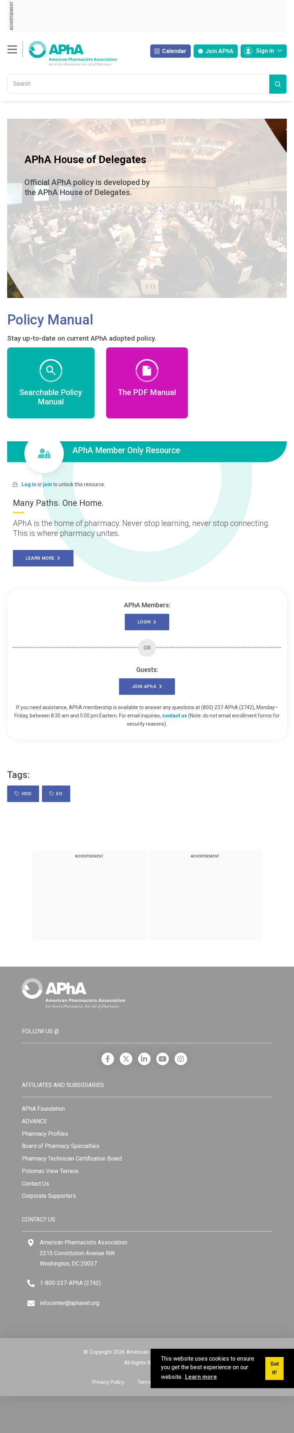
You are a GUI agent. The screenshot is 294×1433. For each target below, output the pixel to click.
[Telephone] (31, 1283)
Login (145, 622)
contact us (174, 715)
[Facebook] (107, 1059)
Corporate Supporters (49, 1195)
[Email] (31, 1303)
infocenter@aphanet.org (69, 1303)
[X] (126, 1059)
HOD (25, 793)
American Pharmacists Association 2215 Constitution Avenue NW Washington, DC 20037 (83, 1253)
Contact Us (35, 1183)
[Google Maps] (31, 1242)
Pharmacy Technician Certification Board (72, 1158)
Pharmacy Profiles (45, 1133)
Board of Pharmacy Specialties (60, 1146)
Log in (29, 484)
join (47, 484)
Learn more (41, 558)
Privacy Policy (108, 1382)
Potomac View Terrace (50, 1171)
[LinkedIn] (144, 1059)
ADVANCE (34, 1121)
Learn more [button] (201, 1376)
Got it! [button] (274, 1368)
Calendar (173, 51)
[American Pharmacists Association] (62, 53)
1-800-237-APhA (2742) (70, 1283)
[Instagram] (181, 1059)
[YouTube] (162, 1059)
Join (218, 51)
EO (58, 793)
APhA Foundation (43, 1108)
